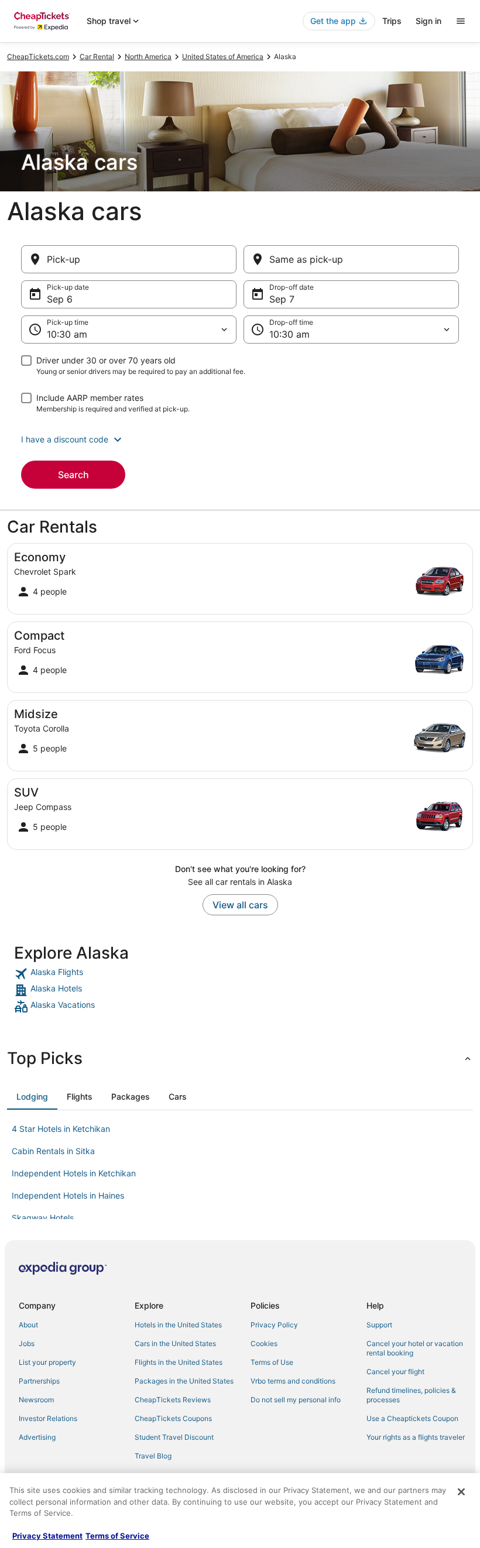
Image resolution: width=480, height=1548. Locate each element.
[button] (240, 440)
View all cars (240, 905)
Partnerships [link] (39, 1381)
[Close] (461, 1492)
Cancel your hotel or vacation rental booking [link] (414, 1348)
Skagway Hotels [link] (43, 1218)
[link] (240, 974)
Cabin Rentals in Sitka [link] (53, 1151)
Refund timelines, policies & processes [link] (411, 1395)
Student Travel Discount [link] (174, 1437)
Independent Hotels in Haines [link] (68, 1195)
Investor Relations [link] (48, 1418)
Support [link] (379, 1324)
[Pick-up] (128, 259)
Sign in (428, 21)
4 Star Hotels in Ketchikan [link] (61, 1129)
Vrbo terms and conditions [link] (293, 1381)
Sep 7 (281, 299)
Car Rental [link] (97, 56)
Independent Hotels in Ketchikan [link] (74, 1173)
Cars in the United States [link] (175, 1343)
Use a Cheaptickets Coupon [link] (412, 1418)
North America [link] (148, 56)
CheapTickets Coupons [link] (173, 1418)
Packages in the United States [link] (184, 1381)
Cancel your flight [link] (395, 1371)
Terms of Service (117, 1535)
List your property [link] (47, 1362)
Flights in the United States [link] (178, 1362)
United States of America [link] (222, 56)
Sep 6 (60, 299)
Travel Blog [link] (153, 1455)
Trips (392, 21)
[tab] (32, 1097)
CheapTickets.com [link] (38, 56)
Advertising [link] (37, 1437)
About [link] (28, 1324)
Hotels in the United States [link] (178, 1324)
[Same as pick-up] (351, 259)
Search (73, 474)
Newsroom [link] (36, 1399)
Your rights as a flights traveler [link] (415, 1437)
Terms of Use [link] (272, 1362)
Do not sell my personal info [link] (296, 1399)
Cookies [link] (264, 1343)
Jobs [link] (27, 1343)
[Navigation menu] (460, 21)
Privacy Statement (47, 1535)
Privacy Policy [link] (274, 1324)
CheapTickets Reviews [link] (173, 1399)
